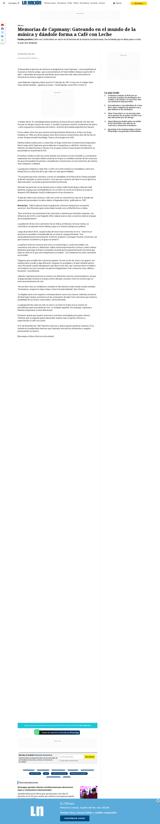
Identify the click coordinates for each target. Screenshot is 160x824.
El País (69, 3)
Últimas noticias (50, 3)
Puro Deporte (84, 3)
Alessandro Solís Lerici (27, 54)
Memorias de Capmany (78, 773)
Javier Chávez (35, 773)
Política (76, 3)
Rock (46, 773)
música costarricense (59, 773)
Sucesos (102, 3)
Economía (93, 3)
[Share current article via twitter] (2, 32)
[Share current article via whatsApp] (2, 40)
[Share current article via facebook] (2, 28)
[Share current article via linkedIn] (2, 36)
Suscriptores (61, 3)
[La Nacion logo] (31, 3)
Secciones (13, 3)
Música (21, 25)
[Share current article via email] (2, 24)
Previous (24, 64)
